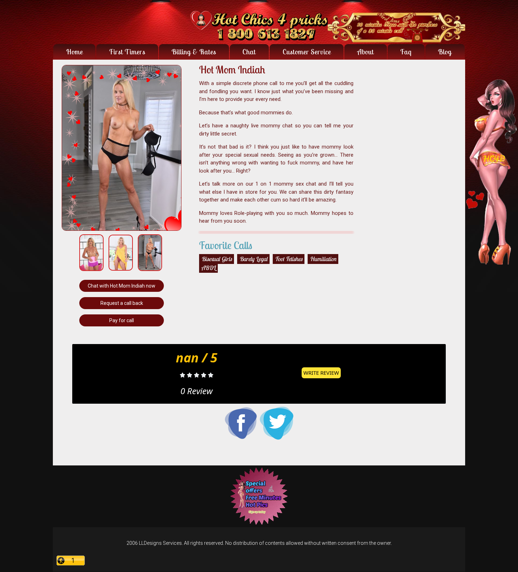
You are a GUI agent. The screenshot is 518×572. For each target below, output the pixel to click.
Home (74, 51)
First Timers (127, 51)
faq (406, 51)
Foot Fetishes (288, 259)
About (365, 51)
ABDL (208, 268)
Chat (249, 51)
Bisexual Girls (216, 259)
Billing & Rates (194, 51)
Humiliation (323, 259)
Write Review (321, 372)
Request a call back (121, 303)
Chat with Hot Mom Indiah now (121, 286)
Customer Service (307, 51)
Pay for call (121, 320)
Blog (445, 51)
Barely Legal (253, 259)
